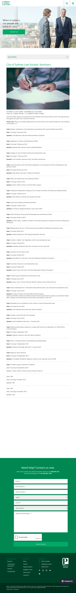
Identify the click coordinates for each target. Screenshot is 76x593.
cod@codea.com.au (46, 564)
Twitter (47, 570)
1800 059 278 (44, 567)
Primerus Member (65, 563)
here (15, 123)
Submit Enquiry (41, 544)
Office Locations (45, 561)
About (24, 561)
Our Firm (26, 559)
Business (9, 561)
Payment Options (27, 567)
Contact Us (14, 32)
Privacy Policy (9, 589)
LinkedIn (51, 570)
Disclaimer (16, 589)
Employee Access (27, 569)
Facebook (40, 570)
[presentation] (28, 537)
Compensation (11, 571)
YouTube (40, 574)
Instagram (44, 570)
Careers (25, 564)
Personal (9, 568)
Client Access (26, 572)
